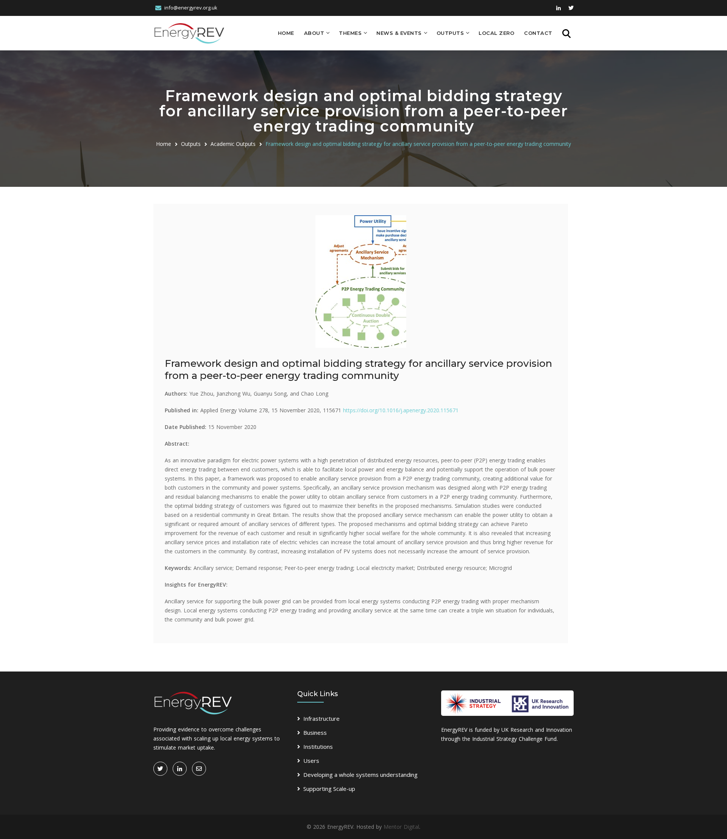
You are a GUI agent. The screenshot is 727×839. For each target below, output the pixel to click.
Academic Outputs (233, 143)
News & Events (399, 33)
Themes (350, 33)
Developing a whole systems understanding (360, 774)
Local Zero (496, 33)
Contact (538, 33)
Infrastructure (321, 718)
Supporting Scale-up (329, 788)
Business (315, 732)
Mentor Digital (401, 826)
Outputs (450, 33)
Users (311, 760)
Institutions (318, 746)
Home (286, 33)
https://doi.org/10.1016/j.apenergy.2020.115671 (401, 410)
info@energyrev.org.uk (190, 7)
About (314, 33)
